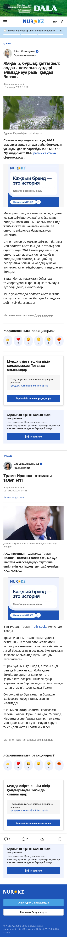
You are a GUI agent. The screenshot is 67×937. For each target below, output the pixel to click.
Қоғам (7, 43)
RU (55, 21)
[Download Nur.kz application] (33, 8)
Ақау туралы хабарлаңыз (33, 902)
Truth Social (39, 626)
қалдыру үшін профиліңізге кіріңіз (29, 385)
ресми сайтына (44, 153)
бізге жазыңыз (44, 315)
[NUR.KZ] (33, 21)
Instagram (36, 436)
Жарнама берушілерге (33, 912)
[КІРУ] (61, 21)
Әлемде (7, 456)
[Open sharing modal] (42, 839)
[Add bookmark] (60, 839)
